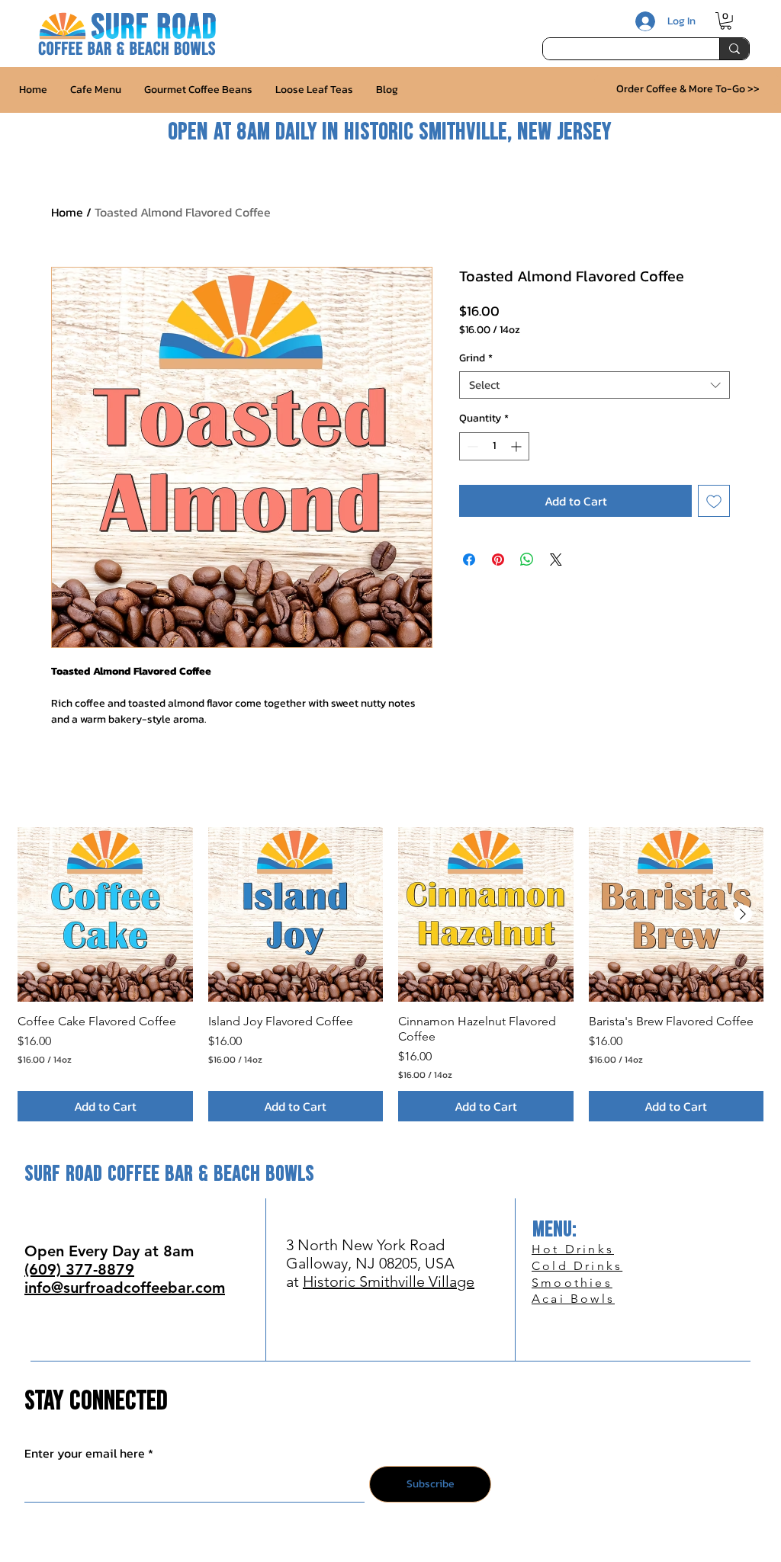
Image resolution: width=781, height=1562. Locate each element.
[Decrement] (470, 446)
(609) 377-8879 (79, 1269)
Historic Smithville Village (388, 1281)
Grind (476, 358)
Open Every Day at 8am (109, 1251)
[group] (390, 974)
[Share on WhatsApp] (527, 559)
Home (67, 212)
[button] (725, 21)
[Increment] (517, 446)
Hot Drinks (573, 1249)
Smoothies (572, 1282)
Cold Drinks (577, 1266)
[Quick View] (105, 914)
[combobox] (594, 385)
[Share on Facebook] (469, 559)
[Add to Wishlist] (714, 501)
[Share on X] (556, 559)
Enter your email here (84, 1453)
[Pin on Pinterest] (498, 559)
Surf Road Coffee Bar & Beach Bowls (169, 1174)
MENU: (554, 1230)
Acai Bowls (573, 1298)
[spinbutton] (494, 446)
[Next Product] (743, 914)
